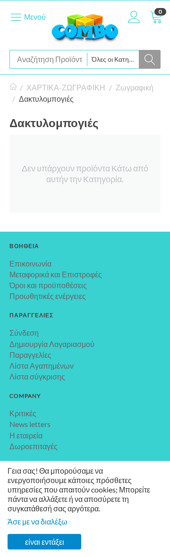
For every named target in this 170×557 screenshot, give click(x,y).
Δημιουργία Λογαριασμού (51, 343)
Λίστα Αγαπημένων (41, 365)
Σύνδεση (24, 332)
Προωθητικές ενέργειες (47, 295)
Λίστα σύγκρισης (37, 376)
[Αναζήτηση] (150, 59)
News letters (30, 424)
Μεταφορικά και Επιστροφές (55, 274)
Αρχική (13, 87)
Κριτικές (22, 413)
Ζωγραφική (134, 87)
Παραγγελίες (30, 354)
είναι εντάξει (44, 541)
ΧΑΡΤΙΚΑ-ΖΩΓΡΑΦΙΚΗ (65, 87)
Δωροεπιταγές (33, 446)
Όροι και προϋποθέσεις (48, 285)
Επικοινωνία (30, 263)
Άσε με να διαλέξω (38, 521)
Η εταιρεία (25, 435)
